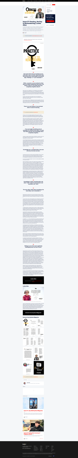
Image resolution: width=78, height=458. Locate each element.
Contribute (41, 447)
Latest (23, 2)
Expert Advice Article (41, 449)
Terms (52, 448)
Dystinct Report (36, 2)
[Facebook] (48, 25)
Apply (46, 448)
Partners (46, 447)
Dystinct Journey (28, 2)
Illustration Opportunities (51, 2)
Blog (25, 2)
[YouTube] (52, 25)
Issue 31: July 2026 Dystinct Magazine (33, 410)
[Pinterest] (51, 25)
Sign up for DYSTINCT (49, 10)
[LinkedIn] (53, 25)
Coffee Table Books (36, 448)
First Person (47, 2)
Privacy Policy (52, 449)
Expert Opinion (44, 2)
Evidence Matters (40, 2)
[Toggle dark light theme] (48, 4)
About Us (52, 447)
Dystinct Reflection (32, 2)
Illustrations (41, 448)
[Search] (46, 4)
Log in (50, 4)
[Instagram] (49, 25)
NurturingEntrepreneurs (36, 449)
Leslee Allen (25, 32)
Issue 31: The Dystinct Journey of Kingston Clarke (32, 433)
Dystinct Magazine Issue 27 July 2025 (37, 35)
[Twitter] (47, 25)
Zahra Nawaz (26, 438)
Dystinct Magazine (36, 447)
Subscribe (54, 4)
